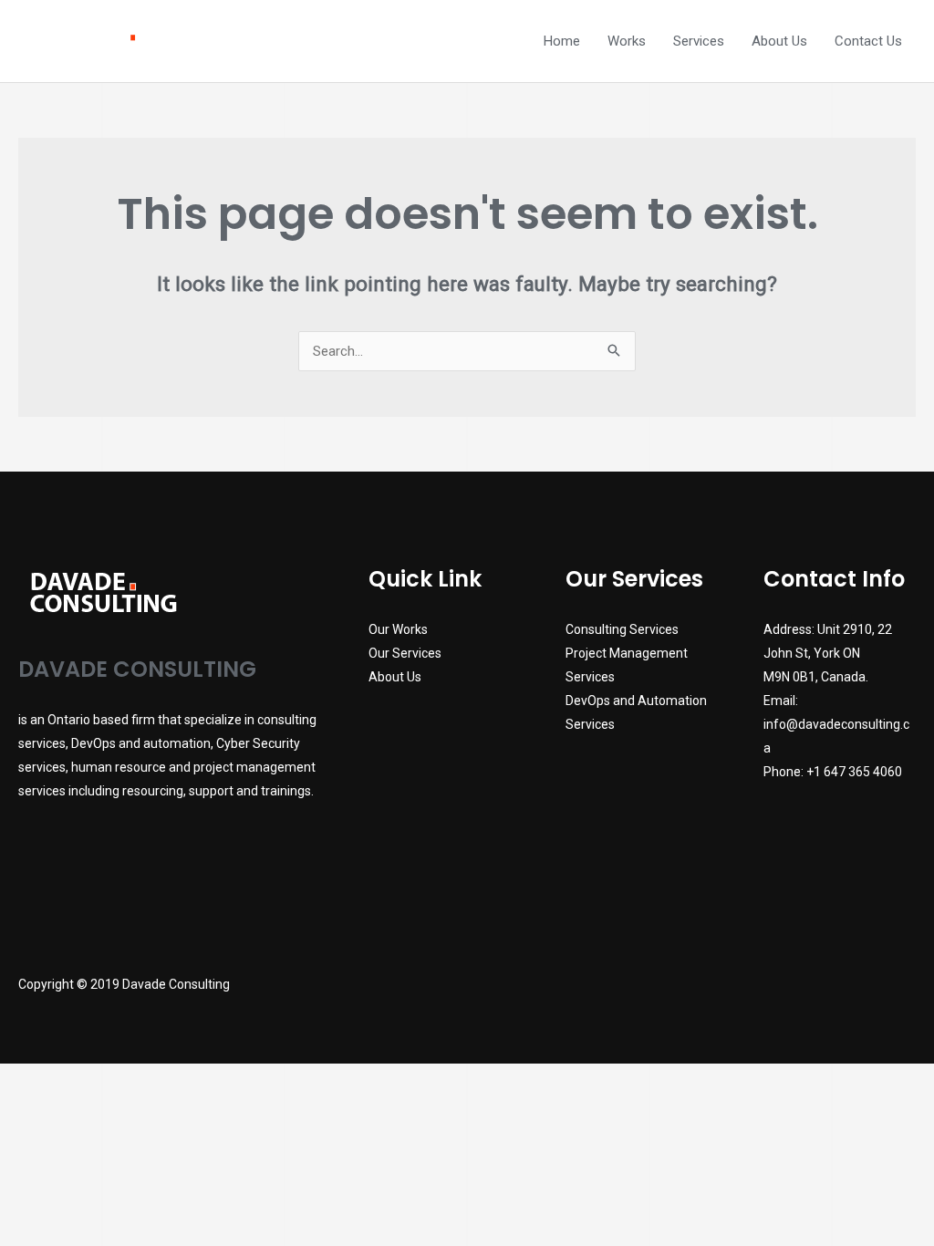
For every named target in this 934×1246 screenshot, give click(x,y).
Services (698, 41)
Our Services (404, 653)
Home (562, 41)
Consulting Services (622, 629)
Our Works (398, 629)
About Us (779, 41)
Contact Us (868, 41)
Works (626, 41)
